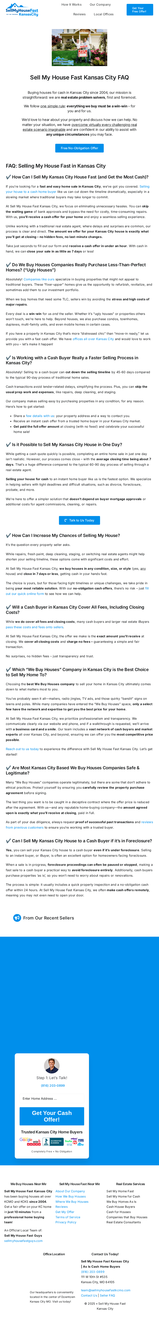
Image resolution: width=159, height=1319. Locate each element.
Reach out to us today (22, 749)
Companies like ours (39, 279)
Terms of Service (67, 1217)
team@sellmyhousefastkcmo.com (106, 1290)
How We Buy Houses (70, 1196)
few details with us (40, 416)
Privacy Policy (65, 1222)
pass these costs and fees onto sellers (34, 627)
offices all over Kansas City (93, 339)
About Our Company (70, 1191)
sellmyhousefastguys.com (23, 1241)
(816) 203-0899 (93, 1272)
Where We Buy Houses (72, 1202)
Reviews (61, 1207)
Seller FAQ (107, 1295)
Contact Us (89, 1295)
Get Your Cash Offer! (52, 1116)
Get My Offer (64, 1212)
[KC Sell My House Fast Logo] (22, 4)
